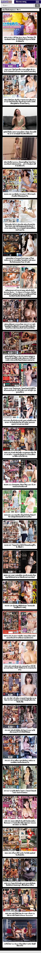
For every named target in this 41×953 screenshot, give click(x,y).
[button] (37, 1)
